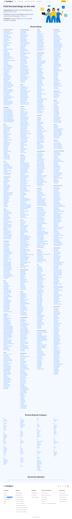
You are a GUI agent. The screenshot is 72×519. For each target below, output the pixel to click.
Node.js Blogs (39, 361)
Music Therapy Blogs (7, 151)
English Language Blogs (24, 175)
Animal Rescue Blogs (40, 128)
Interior (21, 462)
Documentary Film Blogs (58, 46)
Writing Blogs (6, 288)
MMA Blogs (56, 322)
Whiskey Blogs (23, 395)
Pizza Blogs (22, 384)
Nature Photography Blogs (8, 116)
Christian (5, 449)
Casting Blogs (56, 88)
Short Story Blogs (7, 286)
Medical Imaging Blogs (58, 274)
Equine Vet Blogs (40, 147)
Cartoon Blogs (56, 63)
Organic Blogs (39, 88)
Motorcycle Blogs (57, 325)
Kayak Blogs (56, 115)
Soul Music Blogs (7, 156)
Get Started (23, 16)
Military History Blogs (40, 164)
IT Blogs (5, 46)
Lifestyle (38, 426)
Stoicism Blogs (39, 185)
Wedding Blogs (56, 126)
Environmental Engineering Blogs (59, 206)
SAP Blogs (22, 224)
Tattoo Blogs (39, 293)
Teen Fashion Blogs (7, 220)
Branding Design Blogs (7, 339)
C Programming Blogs (41, 353)
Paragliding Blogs (57, 351)
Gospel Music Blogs (7, 128)
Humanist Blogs (39, 183)
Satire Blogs (56, 75)
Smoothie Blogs (23, 408)
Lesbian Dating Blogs (40, 46)
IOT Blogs (5, 41)
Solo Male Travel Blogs (24, 343)
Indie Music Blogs (7, 129)
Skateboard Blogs (57, 349)
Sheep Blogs (22, 55)
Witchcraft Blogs (23, 287)
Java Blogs (39, 349)
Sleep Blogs (39, 110)
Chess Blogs (56, 372)
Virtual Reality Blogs (7, 36)
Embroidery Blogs (40, 307)
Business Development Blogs (25, 262)
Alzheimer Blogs (56, 281)
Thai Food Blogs (23, 382)
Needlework (39, 443)
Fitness (21, 435)
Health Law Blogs (23, 129)
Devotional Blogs (40, 192)
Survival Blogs (56, 103)
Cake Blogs (22, 363)
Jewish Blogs (22, 286)
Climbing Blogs (56, 114)
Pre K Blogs (22, 192)
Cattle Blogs (22, 51)
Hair (21, 447)
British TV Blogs (56, 66)
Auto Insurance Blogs (57, 145)
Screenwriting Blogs (57, 56)
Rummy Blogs (56, 367)
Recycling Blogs (56, 240)
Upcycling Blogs (40, 83)
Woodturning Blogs (40, 316)
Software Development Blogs (42, 332)
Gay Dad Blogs (39, 47)
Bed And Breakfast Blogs (24, 348)
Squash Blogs (56, 337)
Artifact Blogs (39, 173)
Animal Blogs (39, 118)
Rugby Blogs (56, 310)
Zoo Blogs (55, 230)
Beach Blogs (39, 95)
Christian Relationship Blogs (42, 205)
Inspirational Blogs (40, 101)
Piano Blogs (6, 148)
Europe (21, 427)
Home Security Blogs (7, 56)
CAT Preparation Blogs (24, 211)
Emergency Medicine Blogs (58, 287)
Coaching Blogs (23, 179)
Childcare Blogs (6, 190)
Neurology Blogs (56, 296)
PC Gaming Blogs (57, 361)
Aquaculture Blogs (23, 40)
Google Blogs (6, 99)
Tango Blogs (39, 326)
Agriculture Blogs (23, 32)
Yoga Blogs (22, 298)
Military (38, 433)
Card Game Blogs (57, 366)
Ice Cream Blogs (23, 391)
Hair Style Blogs (6, 249)
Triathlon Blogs (56, 328)
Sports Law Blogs (23, 120)
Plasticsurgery (39, 463)
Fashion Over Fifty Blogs (8, 213)
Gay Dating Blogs (40, 40)
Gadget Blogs (6, 80)
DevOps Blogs (39, 343)
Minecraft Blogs (56, 360)
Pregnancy (39, 466)
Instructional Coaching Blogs (25, 207)
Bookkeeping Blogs (23, 144)
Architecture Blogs (40, 237)
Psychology (39, 470)
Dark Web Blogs (6, 55)
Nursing (38, 447)
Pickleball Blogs (56, 334)
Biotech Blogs (56, 201)
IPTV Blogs (5, 51)
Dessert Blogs (22, 376)
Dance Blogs (39, 272)
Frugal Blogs (39, 69)
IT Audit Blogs (22, 149)
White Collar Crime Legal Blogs (25, 133)
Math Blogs (22, 161)
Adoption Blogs (6, 198)
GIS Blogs (5, 47)
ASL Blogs (22, 209)
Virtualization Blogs (7, 75)
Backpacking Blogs (57, 118)
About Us (5, 493)
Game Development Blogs (58, 363)
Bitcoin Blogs (56, 93)
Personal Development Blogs (42, 98)
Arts (4, 424)
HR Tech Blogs (6, 94)
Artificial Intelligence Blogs (8, 32)
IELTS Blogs (22, 160)
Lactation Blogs (39, 255)
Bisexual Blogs (39, 37)
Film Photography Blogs (8, 111)
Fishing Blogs (56, 106)
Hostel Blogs (22, 350)
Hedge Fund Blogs (7, 371)
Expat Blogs (39, 86)
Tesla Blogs (56, 162)
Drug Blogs (56, 292)
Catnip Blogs (39, 148)
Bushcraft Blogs (56, 119)
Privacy (5, 501)
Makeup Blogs (6, 255)
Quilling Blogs (39, 312)
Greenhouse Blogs (23, 60)
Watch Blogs (6, 219)
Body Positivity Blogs (40, 106)
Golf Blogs (55, 315)
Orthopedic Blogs (57, 298)
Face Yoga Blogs (23, 308)
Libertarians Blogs (23, 98)
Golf (21, 443)
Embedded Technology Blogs (9, 85)
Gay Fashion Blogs (40, 45)
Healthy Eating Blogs (24, 365)
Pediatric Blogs (56, 293)
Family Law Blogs (23, 109)
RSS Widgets (44, 497)
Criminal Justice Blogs (24, 119)
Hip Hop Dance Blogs (40, 324)
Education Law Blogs (24, 123)
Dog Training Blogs (40, 123)
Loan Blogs (5, 383)
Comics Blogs (6, 293)
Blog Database (19, 495)
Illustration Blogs (40, 269)
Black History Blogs (40, 163)
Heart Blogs (56, 268)
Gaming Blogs (56, 309)
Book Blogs (5, 282)
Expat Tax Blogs (23, 152)
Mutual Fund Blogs (7, 374)
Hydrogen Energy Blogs (58, 217)
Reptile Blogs (56, 236)
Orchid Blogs (22, 64)
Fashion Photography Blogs (8, 115)
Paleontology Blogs (57, 209)
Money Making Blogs (7, 369)
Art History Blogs (40, 276)
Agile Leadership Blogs (24, 258)
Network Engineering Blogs (8, 102)
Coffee (5, 452)
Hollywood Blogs (57, 40)
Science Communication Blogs (59, 211)
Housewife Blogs (6, 187)
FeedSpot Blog (62, 501)
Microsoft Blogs (6, 70)
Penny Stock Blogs (7, 365)
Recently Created (62, 499)
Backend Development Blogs (42, 339)
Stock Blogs (6, 361)
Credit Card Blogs (7, 384)
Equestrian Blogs (57, 314)
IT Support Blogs (6, 71)
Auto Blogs (56, 156)
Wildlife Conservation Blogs (58, 227)
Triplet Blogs (6, 202)
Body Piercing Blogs (7, 238)
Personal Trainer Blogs (24, 299)
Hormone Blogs (56, 288)
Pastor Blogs (39, 196)
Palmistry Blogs (23, 289)
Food (21, 436)
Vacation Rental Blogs (24, 345)
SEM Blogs (5, 344)
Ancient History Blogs (41, 159)
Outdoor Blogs (56, 101)
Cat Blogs (38, 120)
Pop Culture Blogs (40, 72)
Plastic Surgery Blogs (7, 268)
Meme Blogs (56, 74)
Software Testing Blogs (41, 346)
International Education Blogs (25, 199)
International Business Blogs (25, 250)
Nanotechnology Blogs (7, 68)
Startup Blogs (22, 222)
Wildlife (55, 454)
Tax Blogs (22, 110)
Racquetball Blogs (57, 339)
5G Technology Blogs (7, 92)
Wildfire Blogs (56, 231)
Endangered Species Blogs (58, 235)
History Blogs (39, 152)
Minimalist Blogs (40, 76)
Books (5, 441)
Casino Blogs (56, 368)
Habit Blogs (39, 91)
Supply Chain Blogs (23, 226)
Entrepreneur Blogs (23, 230)
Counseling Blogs (23, 193)
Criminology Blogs (23, 134)
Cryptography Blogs (7, 98)
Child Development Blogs (8, 193)
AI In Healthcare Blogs (57, 263)
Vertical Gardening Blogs (24, 73)
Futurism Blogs (6, 59)
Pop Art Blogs (39, 283)
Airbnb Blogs (22, 340)
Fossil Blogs (39, 174)
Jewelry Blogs (6, 214)
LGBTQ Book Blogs (7, 307)
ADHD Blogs (56, 278)
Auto (4, 428)
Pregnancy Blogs (40, 251)
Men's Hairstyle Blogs (7, 263)
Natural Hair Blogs (7, 245)
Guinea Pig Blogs (40, 134)
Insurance (22, 460)
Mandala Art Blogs (40, 287)
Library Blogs (6, 287)
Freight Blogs (56, 171)
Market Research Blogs (24, 225)
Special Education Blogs (24, 168)
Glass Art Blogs (39, 295)
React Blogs (39, 362)
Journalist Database (20, 501)
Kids (38, 419)
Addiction (5, 419)
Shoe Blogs (5, 223)
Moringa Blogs (22, 75)
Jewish (21, 466)
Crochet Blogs (39, 306)
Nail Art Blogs (39, 320)
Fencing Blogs (56, 332)
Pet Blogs (38, 117)
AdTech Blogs (6, 347)
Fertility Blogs (39, 252)
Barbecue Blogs (23, 357)
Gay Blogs (39, 32)
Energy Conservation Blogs (58, 244)
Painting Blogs (39, 267)
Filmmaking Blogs (57, 55)
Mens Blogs (39, 59)
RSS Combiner (44, 499)
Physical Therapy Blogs (58, 272)
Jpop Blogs (6, 152)
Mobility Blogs (56, 180)
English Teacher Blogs (24, 164)
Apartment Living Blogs (41, 244)
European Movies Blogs (58, 44)
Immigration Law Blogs (24, 137)
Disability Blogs (56, 259)
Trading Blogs (6, 364)
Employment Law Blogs (24, 117)
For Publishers (34, 493)
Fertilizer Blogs (22, 37)
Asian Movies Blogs (57, 42)
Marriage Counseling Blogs (8, 192)
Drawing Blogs (39, 268)
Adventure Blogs (23, 336)
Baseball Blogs (56, 320)
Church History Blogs (40, 166)
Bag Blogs (5, 228)
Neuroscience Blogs (57, 198)
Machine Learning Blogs (8, 37)
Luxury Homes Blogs (40, 242)
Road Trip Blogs (23, 335)
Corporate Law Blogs (24, 122)
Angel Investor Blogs (7, 366)
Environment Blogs (57, 188)
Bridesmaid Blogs (57, 137)
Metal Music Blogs (7, 134)
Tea (54, 439)
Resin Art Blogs (39, 298)
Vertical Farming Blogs (24, 50)
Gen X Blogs (39, 96)
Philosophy (39, 461)
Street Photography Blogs (8, 110)
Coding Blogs (39, 334)
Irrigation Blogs (23, 46)
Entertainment (22, 424)
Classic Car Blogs (57, 155)
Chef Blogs (22, 360)
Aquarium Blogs (40, 127)
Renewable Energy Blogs (58, 213)
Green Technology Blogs (58, 242)
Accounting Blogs (23, 142)
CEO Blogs (22, 234)
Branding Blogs (6, 319)
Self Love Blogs (39, 102)
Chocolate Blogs (23, 366)
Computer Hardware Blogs (8, 84)
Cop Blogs (5, 169)
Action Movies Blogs (57, 47)
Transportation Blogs (57, 153)
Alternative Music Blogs (8, 139)
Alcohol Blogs (22, 400)
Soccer (55, 431)
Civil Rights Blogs (23, 132)
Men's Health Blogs (57, 255)
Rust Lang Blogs (40, 358)
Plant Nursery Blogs (23, 65)
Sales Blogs (6, 338)
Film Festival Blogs (57, 54)
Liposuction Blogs (7, 271)
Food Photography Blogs (8, 114)
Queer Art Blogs (40, 50)
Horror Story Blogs (7, 295)
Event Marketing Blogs (7, 341)
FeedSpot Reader (12, 11)
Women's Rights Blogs (24, 118)
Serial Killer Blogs (6, 165)
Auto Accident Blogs (23, 138)
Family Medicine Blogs (58, 283)
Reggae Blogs (6, 146)
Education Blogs (23, 156)
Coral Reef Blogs (57, 233)
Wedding (55, 451)
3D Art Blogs (39, 288)
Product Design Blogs (24, 245)
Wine (55, 455)
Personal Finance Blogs (8, 354)
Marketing (39, 430)
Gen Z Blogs (39, 97)
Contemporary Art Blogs (41, 274)
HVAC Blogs (39, 229)
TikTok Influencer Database (21, 511)
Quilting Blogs (39, 302)
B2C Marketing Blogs (7, 334)
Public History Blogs (40, 165)
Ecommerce (22, 419)
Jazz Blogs (5, 138)
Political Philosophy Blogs (24, 102)
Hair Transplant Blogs (7, 251)
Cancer (5, 447)
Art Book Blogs (6, 310)
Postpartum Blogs (40, 256)
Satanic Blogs (22, 282)
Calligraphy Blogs (40, 292)
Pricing (63, 1)
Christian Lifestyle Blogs (41, 195)
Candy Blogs (22, 379)
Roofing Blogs (39, 225)
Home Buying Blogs (40, 247)
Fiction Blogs (6, 298)
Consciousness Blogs (24, 281)
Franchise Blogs (23, 267)
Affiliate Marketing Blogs (8, 333)
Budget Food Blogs (23, 392)
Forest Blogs (56, 226)
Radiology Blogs (56, 267)
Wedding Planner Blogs (58, 132)
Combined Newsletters (46, 495)
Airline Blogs (56, 182)
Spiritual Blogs (22, 271)
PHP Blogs (39, 360)
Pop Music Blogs (6, 143)
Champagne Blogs (23, 405)
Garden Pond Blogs (23, 79)
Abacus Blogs (22, 213)
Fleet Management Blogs (58, 172)
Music (38, 437)
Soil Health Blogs (23, 49)
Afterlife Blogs (22, 285)
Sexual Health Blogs (57, 253)
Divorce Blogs (6, 188)
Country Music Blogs (7, 142)
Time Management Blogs (41, 93)
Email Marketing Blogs (7, 323)
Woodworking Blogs (40, 219)
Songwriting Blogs (7, 158)
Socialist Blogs (22, 101)
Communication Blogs (24, 231)
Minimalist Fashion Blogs (8, 234)
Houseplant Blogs (23, 41)
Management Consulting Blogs (25, 236)
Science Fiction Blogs (7, 291)
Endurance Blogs (23, 312)
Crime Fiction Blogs (7, 300)
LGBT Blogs (39, 31)
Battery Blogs (56, 222)
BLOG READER (39, 1)
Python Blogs (39, 348)
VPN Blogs (5, 73)
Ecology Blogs (56, 208)
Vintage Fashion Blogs (7, 232)
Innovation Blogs (6, 40)
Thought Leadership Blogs (25, 257)
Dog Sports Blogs (40, 142)
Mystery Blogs (6, 297)
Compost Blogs (23, 59)
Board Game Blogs (57, 365)
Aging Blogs (56, 254)
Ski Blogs (55, 346)
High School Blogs (23, 188)
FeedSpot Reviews (7, 499)
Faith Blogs (39, 191)
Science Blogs (56, 187)
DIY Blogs (38, 67)
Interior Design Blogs (40, 209)
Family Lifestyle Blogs (7, 195)
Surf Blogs (55, 348)
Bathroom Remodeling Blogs (42, 223)
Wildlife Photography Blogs (8, 112)
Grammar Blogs (23, 184)
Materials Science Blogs (58, 204)
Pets (38, 458)
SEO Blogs (5, 317)
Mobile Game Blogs (57, 357)
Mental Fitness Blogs (24, 309)
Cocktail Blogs (22, 401)
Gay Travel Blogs (23, 339)
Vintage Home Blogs (40, 234)
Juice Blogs (22, 403)
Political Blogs (22, 86)
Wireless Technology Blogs (8, 90)
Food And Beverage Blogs (24, 356)
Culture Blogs (39, 64)
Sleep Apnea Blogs (40, 111)
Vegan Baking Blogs (23, 387)
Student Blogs (22, 159)
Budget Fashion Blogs (7, 224)
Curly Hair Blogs (6, 250)
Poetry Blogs (6, 283)
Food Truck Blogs (23, 380)
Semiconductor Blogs (7, 87)
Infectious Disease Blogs (58, 286)
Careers (8, 497)
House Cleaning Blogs (41, 214)
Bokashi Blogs (22, 80)
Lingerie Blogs (6, 229)
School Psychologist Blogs (25, 190)
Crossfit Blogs (22, 304)
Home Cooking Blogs (24, 367)
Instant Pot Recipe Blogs (24, 368)
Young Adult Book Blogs (8, 296)
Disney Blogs (56, 51)
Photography (39, 462)
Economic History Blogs (41, 168)
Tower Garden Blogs (23, 78)
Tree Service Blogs (23, 61)
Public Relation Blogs (7, 320)
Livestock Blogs (23, 45)
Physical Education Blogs (24, 166)
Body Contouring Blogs (8, 274)
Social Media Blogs (7, 322)
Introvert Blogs (39, 74)
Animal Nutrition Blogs (41, 138)
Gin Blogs (22, 404)
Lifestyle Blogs (39, 54)
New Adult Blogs (6, 306)
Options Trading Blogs (7, 363)
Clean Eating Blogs (23, 390)
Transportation (56, 442)
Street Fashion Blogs (7, 227)
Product (38, 467)
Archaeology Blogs (40, 155)
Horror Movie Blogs (57, 50)
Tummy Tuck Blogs (7, 273)
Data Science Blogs (40, 368)
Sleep (55, 430)
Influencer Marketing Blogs (8, 328)
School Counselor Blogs (24, 171)
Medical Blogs (56, 250)
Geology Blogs (56, 207)
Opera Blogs (6, 149)
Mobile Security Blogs (7, 95)
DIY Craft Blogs (39, 300)
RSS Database (19, 493)
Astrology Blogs (23, 280)
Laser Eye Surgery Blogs (58, 290)
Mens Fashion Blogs (7, 218)
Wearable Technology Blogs (8, 89)
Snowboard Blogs (57, 347)
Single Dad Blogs (6, 197)
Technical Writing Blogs (8, 65)
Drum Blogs (6, 147)
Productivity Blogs (40, 105)
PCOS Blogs (56, 276)
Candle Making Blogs (40, 315)
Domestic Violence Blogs (8, 166)
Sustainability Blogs (57, 241)
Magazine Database (20, 499)
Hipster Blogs (39, 92)
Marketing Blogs (6, 315)
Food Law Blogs (23, 136)
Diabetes (5, 462)
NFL (37, 446)
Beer (4, 439)
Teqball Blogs (56, 342)
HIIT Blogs (22, 311)
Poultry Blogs (39, 125)
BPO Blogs (22, 264)
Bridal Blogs (56, 127)
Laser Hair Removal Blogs (8, 252)
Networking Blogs (7, 45)
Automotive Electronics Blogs (59, 161)
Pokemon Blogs (56, 362)
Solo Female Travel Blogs (24, 324)
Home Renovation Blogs (41, 213)
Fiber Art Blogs (39, 301)
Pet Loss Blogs (39, 139)
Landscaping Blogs (23, 63)
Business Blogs (23, 221)
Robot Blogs (6, 88)
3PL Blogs (55, 179)
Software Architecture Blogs (42, 344)
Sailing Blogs (56, 109)
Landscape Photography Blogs (9, 120)
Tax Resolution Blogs (24, 148)
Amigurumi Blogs (40, 311)
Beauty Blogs (6, 246)
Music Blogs (6, 125)
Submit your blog (24, 18)
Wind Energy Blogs (57, 216)
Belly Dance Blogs (40, 322)
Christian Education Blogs (41, 198)
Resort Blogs (22, 349)
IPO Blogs (5, 375)
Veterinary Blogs (40, 122)
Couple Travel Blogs (23, 334)
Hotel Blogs (22, 344)
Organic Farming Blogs (24, 35)
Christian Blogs (39, 190)
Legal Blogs (22, 108)
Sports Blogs (56, 308)
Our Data (5, 495)
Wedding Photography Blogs (9, 119)
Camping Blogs (56, 108)
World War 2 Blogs (40, 160)
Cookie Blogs (22, 371)
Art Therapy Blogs (40, 319)
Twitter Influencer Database (21, 509)
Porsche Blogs (56, 165)
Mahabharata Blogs (40, 171)
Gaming (21, 440)
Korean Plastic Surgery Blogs (9, 275)
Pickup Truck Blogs (57, 167)
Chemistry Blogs (56, 202)
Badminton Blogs (57, 338)
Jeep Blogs (56, 157)
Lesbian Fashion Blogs (41, 49)
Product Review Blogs (7, 83)
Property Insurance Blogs (58, 147)
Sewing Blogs (39, 305)
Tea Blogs (22, 396)
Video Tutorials (62, 493)
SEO (54, 429)
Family (21, 431)
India (21, 459)
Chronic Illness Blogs (57, 273)
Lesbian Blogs (39, 35)
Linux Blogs (39, 366)
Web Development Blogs (41, 337)
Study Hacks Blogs (23, 189)
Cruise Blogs (22, 321)
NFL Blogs (55, 319)
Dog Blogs (39, 119)
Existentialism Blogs (40, 180)
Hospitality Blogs (23, 320)
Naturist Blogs (39, 71)
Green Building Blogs (57, 245)
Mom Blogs (5, 182)
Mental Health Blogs (57, 301)
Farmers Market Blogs (24, 44)
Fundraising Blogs (7, 380)
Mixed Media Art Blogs (41, 278)
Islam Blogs (22, 277)
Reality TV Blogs (56, 37)
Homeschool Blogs (23, 169)
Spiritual (55, 432)
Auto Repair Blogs (57, 166)
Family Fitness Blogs (23, 314)
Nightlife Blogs (56, 84)
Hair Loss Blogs (6, 247)
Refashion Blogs (6, 233)
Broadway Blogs (56, 69)
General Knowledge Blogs (24, 163)
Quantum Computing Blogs (8, 66)
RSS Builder (44, 501)
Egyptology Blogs (40, 169)
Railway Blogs (56, 176)
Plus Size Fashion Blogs (8, 222)
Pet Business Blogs (40, 146)
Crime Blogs (6, 163)
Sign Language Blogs (24, 208)
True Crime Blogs (6, 164)
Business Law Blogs (23, 125)
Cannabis (5, 448)
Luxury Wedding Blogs (58, 130)
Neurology (39, 445)
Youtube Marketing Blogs (8, 332)
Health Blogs (56, 249)
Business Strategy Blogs (24, 249)
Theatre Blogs (56, 35)
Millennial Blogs (39, 82)
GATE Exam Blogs (23, 203)
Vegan (55, 447)
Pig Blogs (38, 143)
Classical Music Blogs (7, 133)
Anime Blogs (56, 60)
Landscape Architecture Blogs (42, 241)
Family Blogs (6, 178)
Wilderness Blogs (57, 232)
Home (15, 1)
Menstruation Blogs (57, 257)
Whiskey (55, 453)
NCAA (38, 442)
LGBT (38, 425)
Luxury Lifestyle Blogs (41, 78)
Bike (4, 440)
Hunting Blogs (56, 110)
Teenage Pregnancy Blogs (41, 260)
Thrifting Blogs (39, 81)
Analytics (5, 423)
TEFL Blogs (22, 197)
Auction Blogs (22, 248)
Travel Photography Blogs (8, 117)
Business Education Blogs (24, 241)
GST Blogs (22, 143)
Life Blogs (38, 57)
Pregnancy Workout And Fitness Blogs (43, 254)
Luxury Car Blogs (57, 158)
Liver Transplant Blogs (58, 271)
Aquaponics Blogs (23, 68)
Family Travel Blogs (23, 325)
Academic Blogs (23, 194)
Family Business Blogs (24, 265)
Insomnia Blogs (39, 112)
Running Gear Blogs (23, 307)
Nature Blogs (56, 223)
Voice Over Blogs (7, 93)
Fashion (21, 432)
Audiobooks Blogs (7, 305)
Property (38, 468)
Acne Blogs (6, 278)
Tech (54, 440)
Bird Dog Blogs (39, 144)
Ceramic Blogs (39, 296)
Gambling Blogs (56, 370)
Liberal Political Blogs (24, 87)
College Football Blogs (57, 323)
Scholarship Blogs (23, 217)
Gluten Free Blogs (23, 372)
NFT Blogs (55, 97)
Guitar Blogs (6, 141)
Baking (5, 434)
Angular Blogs (39, 363)
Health (21, 448)
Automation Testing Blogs (41, 347)
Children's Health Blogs (58, 295)
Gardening (22, 442)
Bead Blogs (39, 314)
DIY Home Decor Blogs (41, 215)
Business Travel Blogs (24, 330)
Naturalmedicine (40, 441)
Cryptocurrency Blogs (57, 92)
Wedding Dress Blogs (57, 131)
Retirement (56, 419)
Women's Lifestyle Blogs (41, 62)
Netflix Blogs (56, 68)
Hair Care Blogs (6, 242)
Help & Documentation (63, 495)
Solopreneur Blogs (23, 263)
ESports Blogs (56, 358)
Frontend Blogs (39, 341)
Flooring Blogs (39, 224)
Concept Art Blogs (40, 282)
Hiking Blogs (56, 105)
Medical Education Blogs (58, 264)
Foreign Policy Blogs (23, 95)
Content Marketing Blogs (8, 325)
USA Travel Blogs (23, 322)
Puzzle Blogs (56, 371)
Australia (5, 426)
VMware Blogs (6, 64)
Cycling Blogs (56, 324)
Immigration (22, 458)
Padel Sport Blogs (57, 341)
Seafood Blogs (22, 381)
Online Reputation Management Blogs (26, 254)
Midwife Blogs (6, 196)
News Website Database (21, 505)
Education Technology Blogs (25, 165)
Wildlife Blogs (56, 225)
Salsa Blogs (39, 325)
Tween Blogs (6, 200)
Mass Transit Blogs (57, 175)
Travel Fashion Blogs (24, 338)
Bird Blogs (39, 124)
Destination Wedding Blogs (58, 128)
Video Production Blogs (58, 85)
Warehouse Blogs (23, 240)
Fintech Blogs (6, 35)
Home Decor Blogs (40, 210)
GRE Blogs (22, 212)
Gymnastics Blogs (23, 302)
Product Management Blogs (25, 244)
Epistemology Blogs (40, 179)
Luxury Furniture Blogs (41, 218)
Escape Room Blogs (57, 83)
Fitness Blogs (22, 293)
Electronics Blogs (7, 79)
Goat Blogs (22, 47)
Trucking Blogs (56, 170)
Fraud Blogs (6, 171)
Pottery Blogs (39, 297)
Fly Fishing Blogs (57, 113)
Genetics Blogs (56, 197)
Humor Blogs (56, 71)
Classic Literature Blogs (8, 311)
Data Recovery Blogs (7, 69)
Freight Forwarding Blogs (58, 177)
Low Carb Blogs (23, 362)
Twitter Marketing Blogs (8, 329)
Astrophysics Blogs (57, 193)
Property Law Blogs (23, 128)
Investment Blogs (7, 356)
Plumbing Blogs (39, 227)
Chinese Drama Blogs (57, 65)
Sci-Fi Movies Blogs (57, 49)
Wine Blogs (22, 399)
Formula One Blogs (57, 313)
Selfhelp (55, 427)
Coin (4, 453)
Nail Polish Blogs (6, 256)
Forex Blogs (6, 355)
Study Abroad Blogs (23, 183)
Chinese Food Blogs (23, 375)
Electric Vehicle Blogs (57, 160)
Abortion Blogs (39, 261)
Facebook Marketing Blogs (8, 327)
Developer (5, 461)
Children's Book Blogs (7, 290)
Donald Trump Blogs (23, 92)
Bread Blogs (22, 370)
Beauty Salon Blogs (7, 265)
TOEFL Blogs (22, 202)
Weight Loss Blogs (23, 297)
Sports (55, 434)
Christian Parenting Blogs (41, 202)
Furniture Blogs (39, 217)
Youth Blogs (39, 87)
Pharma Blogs (56, 291)
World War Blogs (40, 170)
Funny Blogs (56, 73)
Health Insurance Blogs (58, 144)
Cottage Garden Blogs (24, 66)
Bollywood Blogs (57, 41)
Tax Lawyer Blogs (23, 139)
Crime (5, 454)
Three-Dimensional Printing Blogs (9, 60)
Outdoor (38, 453)
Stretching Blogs (23, 313)
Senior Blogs (6, 206)
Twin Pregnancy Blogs (41, 259)
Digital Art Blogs (40, 271)
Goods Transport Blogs (58, 174)
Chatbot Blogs (6, 74)
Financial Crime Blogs (7, 170)
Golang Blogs (39, 357)
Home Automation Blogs (41, 228)
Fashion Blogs (6, 210)
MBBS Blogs (56, 282)
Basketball (5, 436)
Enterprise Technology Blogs (8, 97)
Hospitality (22, 452)
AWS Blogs (5, 61)
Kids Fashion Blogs (7, 217)
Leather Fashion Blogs (7, 237)
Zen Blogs (22, 284)
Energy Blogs (56, 212)
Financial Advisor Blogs (8, 359)
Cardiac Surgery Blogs (58, 269)
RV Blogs (55, 104)
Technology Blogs (7, 31)
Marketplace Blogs (23, 260)
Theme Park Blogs (57, 80)
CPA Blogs (22, 146)
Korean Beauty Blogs (7, 254)
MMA (38, 434)
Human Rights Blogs (23, 114)
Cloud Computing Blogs (8, 42)
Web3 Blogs (6, 63)
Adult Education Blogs (24, 198)
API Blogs (38, 342)
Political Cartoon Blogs (24, 97)
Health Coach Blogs (57, 252)
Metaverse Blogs (6, 78)
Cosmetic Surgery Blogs (8, 269)
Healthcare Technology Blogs (59, 262)
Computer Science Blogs (8, 103)
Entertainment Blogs (57, 31)
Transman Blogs (40, 41)
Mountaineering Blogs (57, 120)
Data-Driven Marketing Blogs (9, 343)
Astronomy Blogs (57, 192)
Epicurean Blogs (40, 178)
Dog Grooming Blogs (40, 141)
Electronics (22, 422)
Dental (5, 459)
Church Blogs (39, 197)
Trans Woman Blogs (40, 36)
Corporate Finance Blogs (8, 360)
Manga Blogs (56, 61)
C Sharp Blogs (39, 356)
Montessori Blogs (23, 178)
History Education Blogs (24, 214)
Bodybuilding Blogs (23, 294)
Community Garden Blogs (24, 69)
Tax (54, 438)
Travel (55, 443)
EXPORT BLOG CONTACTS (30, 1)
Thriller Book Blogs (7, 302)
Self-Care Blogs (39, 107)
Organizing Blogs (40, 68)
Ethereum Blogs (56, 96)
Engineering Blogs (7, 104)
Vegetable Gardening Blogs (25, 42)
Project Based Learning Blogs (25, 204)
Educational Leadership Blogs (25, 185)
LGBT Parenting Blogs (41, 42)
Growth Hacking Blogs (7, 337)
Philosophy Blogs (40, 154)
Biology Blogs (56, 194)
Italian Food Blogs (23, 361)
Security (55, 426)
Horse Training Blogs (40, 136)
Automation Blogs (7, 54)
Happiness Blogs (40, 73)
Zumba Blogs (22, 306)
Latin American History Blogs (42, 175)
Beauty (5, 437)
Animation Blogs (56, 59)
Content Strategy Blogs (8, 346)
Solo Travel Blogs (23, 326)
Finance (21, 434)
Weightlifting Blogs (57, 352)
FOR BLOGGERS (20, 1)
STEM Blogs (22, 174)
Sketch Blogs (39, 281)
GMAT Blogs (22, 216)
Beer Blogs (22, 394)
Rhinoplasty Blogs (7, 270)
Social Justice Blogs (23, 100)
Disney (5, 464)
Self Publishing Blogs (7, 301)
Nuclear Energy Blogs (57, 220)
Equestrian (22, 426)
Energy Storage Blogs (57, 221)
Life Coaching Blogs (40, 63)
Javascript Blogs (40, 351)
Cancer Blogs (56, 300)
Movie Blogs (56, 32)
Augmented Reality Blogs (8, 49)
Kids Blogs (5, 205)
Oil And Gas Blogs (57, 218)
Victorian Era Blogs (40, 161)
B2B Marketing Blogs (7, 318)
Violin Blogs (6, 153)
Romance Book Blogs (7, 292)
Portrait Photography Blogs (8, 121)
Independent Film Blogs (58, 45)
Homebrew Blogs (23, 406)
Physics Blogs (56, 189)
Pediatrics (39, 457)
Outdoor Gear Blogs (57, 117)
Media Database (35, 497)
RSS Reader (34, 495)
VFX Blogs (55, 87)
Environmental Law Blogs (24, 124)
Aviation (5, 429)
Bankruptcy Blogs (7, 385)
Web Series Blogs (57, 36)
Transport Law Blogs (24, 141)
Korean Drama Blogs (57, 64)
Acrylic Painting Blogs (41, 286)
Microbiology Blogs (57, 199)
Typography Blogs (40, 291)
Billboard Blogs (6, 348)
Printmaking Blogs (40, 290)
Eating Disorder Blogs (57, 277)
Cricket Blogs (56, 344)
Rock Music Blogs (7, 137)
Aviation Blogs (56, 181)
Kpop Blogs (6, 136)
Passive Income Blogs (7, 379)
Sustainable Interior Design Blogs (43, 232)
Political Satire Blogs (23, 93)
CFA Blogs (22, 147)
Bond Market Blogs (7, 378)
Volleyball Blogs (56, 329)
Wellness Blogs (39, 55)
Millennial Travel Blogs (24, 341)
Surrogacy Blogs (6, 201)
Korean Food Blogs (23, 377)
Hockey (21, 451)
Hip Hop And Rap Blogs (8, 127)
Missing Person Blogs (7, 173)
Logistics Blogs (23, 229)
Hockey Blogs (56, 317)
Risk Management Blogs (24, 238)
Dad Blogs (5, 191)
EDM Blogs (5, 132)
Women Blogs (39, 58)
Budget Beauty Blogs (7, 264)
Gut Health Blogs (57, 258)
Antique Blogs (39, 156)
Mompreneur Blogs (23, 243)
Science (55, 425)
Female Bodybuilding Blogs (25, 303)
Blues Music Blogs (7, 157)
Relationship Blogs (7, 181)
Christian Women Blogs (41, 200)
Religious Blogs (23, 272)
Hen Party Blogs (56, 136)
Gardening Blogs (23, 31)
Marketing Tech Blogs (7, 342)
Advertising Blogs (7, 324)
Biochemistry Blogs (57, 203)
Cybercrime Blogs (7, 174)
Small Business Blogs (24, 235)
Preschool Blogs (23, 187)
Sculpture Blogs (40, 277)
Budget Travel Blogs (23, 329)
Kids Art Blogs (39, 317)
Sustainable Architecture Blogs (42, 243)
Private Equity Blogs (7, 368)
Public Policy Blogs (23, 113)
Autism (5, 427)
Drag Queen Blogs (40, 44)
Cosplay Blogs (39, 321)
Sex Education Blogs (23, 170)
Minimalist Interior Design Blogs (42, 233)
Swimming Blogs (57, 353)
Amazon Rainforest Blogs (58, 237)
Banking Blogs (6, 388)
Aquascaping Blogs (23, 56)
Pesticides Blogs (23, 54)
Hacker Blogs (39, 333)
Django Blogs (39, 365)
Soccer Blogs (56, 327)
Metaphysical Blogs (40, 184)
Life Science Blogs (57, 196)
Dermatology (6, 460)
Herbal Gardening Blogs (24, 71)
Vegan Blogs (22, 358)
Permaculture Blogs (23, 36)
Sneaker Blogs (6, 215)
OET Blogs (22, 195)
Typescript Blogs (40, 352)
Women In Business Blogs (24, 239)
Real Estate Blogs (40, 246)
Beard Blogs (6, 260)
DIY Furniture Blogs (40, 220)
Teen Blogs (5, 183)
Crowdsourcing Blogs (24, 253)
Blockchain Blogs (57, 95)
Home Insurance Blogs (58, 148)
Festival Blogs (56, 79)
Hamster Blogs (39, 133)
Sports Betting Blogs (57, 343)
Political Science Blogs (24, 96)
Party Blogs (56, 78)
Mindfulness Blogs (23, 279)
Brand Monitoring (45, 493)
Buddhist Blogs (23, 276)
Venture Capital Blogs (7, 373)
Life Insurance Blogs (57, 143)
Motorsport (39, 435)
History (21, 450)
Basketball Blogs (57, 318)
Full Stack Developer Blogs (41, 338)
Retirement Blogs (6, 370)
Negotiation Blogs (23, 255)
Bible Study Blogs (40, 193)
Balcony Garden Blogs (24, 74)
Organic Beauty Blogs (7, 261)
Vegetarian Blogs (23, 386)
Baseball (5, 435)
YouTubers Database (20, 503)
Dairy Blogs (22, 385)
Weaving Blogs (39, 310)
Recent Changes (62, 497)
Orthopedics (39, 451)
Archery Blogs (56, 356)
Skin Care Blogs (6, 244)
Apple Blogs (6, 50)
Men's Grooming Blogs (7, 259)
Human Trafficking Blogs (8, 168)
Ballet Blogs (39, 273)
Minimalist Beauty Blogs (8, 266)
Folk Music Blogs (6, 144)
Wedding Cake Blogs (57, 135)
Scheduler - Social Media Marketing (49, 503)
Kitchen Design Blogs (40, 222)
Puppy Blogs (39, 129)
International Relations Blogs (25, 91)
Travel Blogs (22, 319)
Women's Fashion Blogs (8, 225)
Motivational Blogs (40, 100)
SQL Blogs (39, 367)
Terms (5, 503)
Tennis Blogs (56, 333)
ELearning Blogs (23, 173)
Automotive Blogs (57, 152)
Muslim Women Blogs (40, 77)
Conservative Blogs (23, 88)
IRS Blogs (22, 151)
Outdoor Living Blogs (57, 122)
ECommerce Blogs (7, 349)
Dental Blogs (56, 302)
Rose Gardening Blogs (24, 70)
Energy (21, 423)
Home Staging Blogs (40, 238)
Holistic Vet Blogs (40, 137)
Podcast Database (19, 497)
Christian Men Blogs (40, 201)
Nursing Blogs (56, 297)
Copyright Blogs (23, 115)
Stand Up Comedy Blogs (58, 70)
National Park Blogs (57, 228)
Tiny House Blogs (40, 239)
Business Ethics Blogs (24, 259)
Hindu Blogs (22, 275)
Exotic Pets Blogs (40, 132)
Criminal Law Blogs (23, 127)
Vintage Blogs (39, 79)
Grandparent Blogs (7, 186)
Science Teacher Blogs (24, 180)
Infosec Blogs (6, 44)
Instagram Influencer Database (22, 507)
